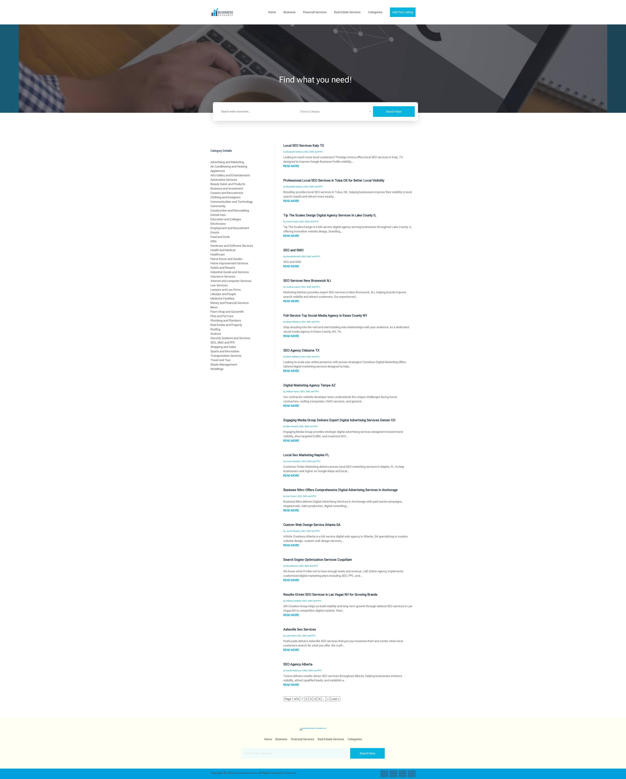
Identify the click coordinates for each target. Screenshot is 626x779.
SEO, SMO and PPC (313, 152)
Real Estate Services (347, 12)
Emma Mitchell (293, 256)
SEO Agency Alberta (297, 664)
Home (272, 12)
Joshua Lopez (293, 287)
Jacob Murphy (293, 531)
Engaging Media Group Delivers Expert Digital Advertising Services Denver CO (339, 420)
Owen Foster (292, 221)
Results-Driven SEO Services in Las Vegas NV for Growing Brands (330, 594)
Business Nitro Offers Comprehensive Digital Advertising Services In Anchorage (340, 490)
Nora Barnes (292, 566)
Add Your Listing (402, 12)
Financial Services (314, 12)
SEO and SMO (293, 250)
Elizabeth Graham (294, 152)
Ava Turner (291, 496)
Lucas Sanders (293, 461)
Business (289, 12)
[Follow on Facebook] (384, 773)
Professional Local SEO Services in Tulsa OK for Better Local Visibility (333, 180)
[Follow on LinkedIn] (412, 773)
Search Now (394, 111)
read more (291, 166)
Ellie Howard (292, 426)
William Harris (292, 391)
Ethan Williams (293, 322)
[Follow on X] (393, 773)
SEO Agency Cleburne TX (301, 350)
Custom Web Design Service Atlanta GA (312, 525)
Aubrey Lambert (293, 601)
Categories (375, 12)
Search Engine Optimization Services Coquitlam (317, 560)
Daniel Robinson (294, 670)
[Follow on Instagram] (402, 773)
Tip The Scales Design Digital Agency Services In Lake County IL (329, 215)
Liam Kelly (291, 635)
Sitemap (290, 773)
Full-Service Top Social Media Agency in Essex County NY (325, 315)
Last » (335, 699)
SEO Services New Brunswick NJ (307, 281)
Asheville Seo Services (299, 629)
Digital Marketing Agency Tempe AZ (309, 385)
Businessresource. (246, 773)
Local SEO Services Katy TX (303, 145)
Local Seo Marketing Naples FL (306, 455)
